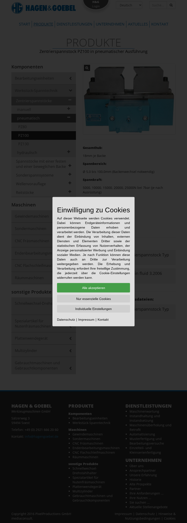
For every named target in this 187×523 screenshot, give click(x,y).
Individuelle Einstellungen (93, 308)
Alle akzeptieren (93, 287)
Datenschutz (66, 319)
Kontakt (103, 319)
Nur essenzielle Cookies (93, 298)
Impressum (86, 319)
